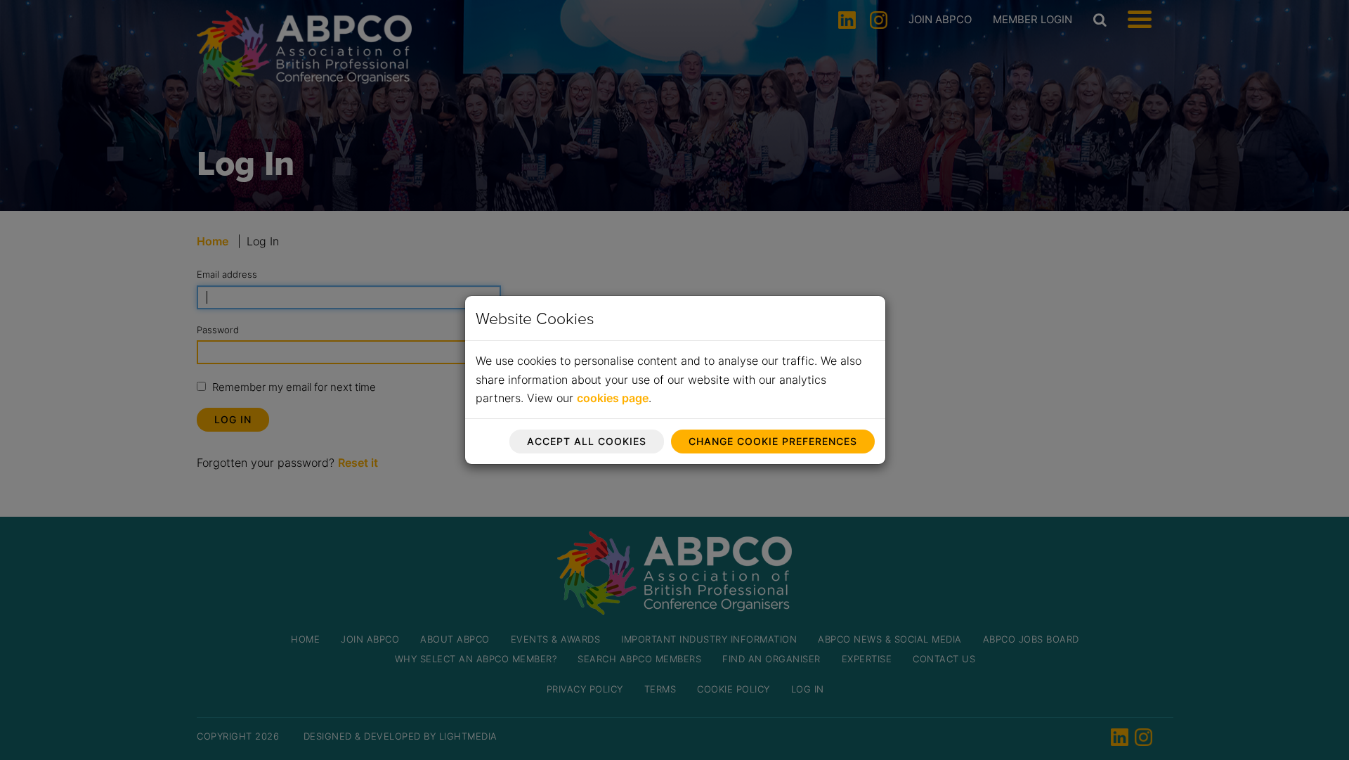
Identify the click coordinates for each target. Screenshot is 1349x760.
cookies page (613, 398)
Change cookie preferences (773, 441)
